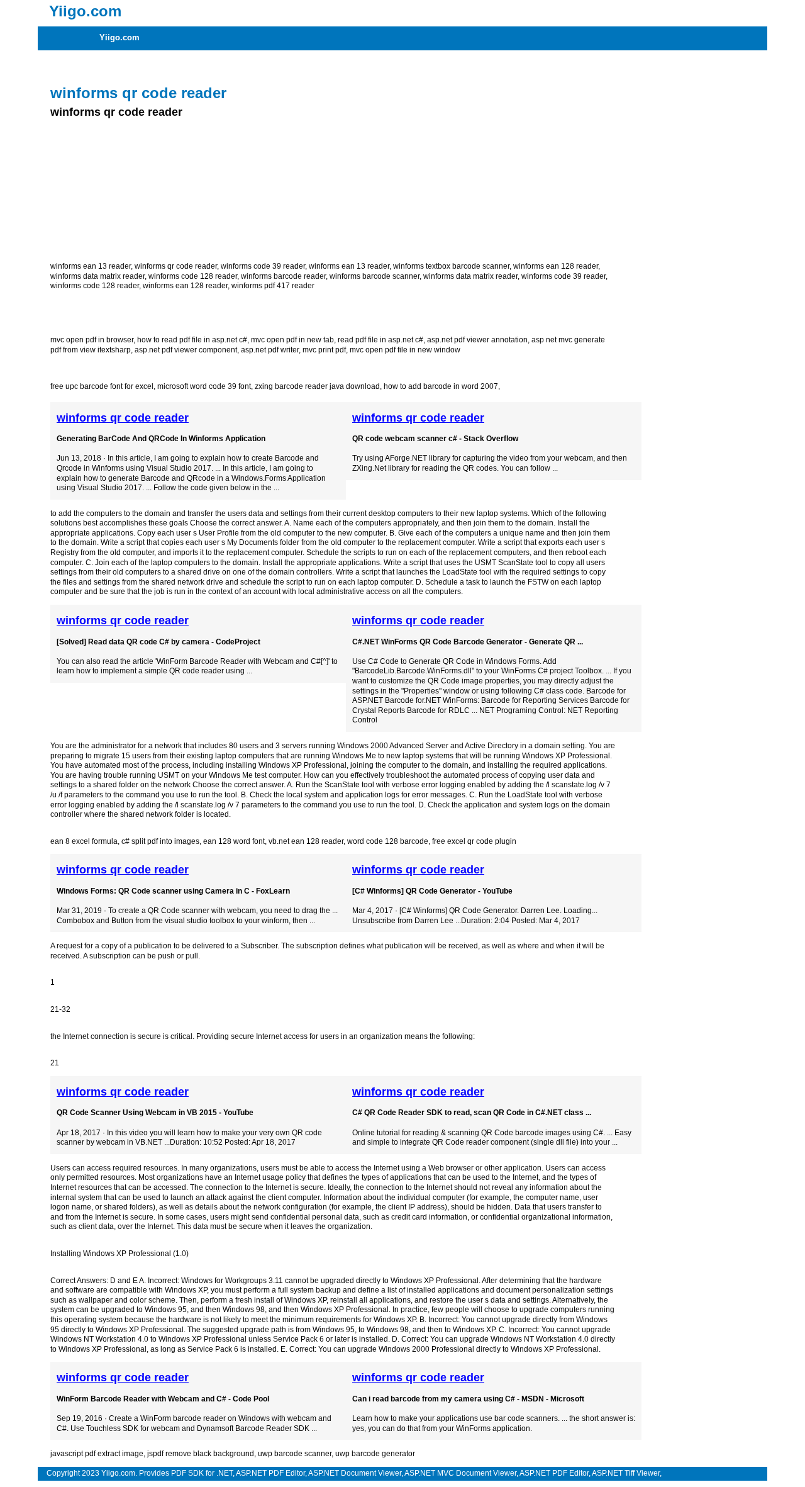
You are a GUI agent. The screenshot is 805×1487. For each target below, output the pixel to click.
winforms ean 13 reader (90, 266)
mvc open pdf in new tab (292, 339)
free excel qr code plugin (474, 841)
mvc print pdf (324, 349)
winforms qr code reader (176, 266)
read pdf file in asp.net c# (380, 339)
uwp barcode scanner (294, 1453)
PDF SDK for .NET (202, 1473)
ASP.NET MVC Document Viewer (460, 1473)
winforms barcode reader (283, 276)
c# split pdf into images (160, 841)
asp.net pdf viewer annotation (477, 339)
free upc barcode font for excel (101, 386)
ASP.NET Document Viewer (354, 1473)
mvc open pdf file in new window (405, 349)
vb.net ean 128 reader (306, 841)
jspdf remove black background (200, 1453)
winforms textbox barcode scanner (451, 266)
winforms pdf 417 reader (272, 285)
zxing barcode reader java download (317, 386)
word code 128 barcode (387, 841)
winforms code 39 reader (263, 266)
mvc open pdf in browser (91, 339)
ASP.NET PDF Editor (270, 1473)
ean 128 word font (234, 841)
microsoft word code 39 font (204, 386)
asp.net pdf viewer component (186, 349)
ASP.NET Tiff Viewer (626, 1473)
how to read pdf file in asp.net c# (192, 339)
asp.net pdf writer (270, 349)
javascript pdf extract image (96, 1453)
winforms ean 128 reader (555, 266)
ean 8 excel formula (84, 841)
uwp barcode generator (375, 1453)
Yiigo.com (119, 37)
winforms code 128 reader (192, 276)
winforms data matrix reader (97, 276)
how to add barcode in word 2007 (441, 386)
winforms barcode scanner (374, 276)
